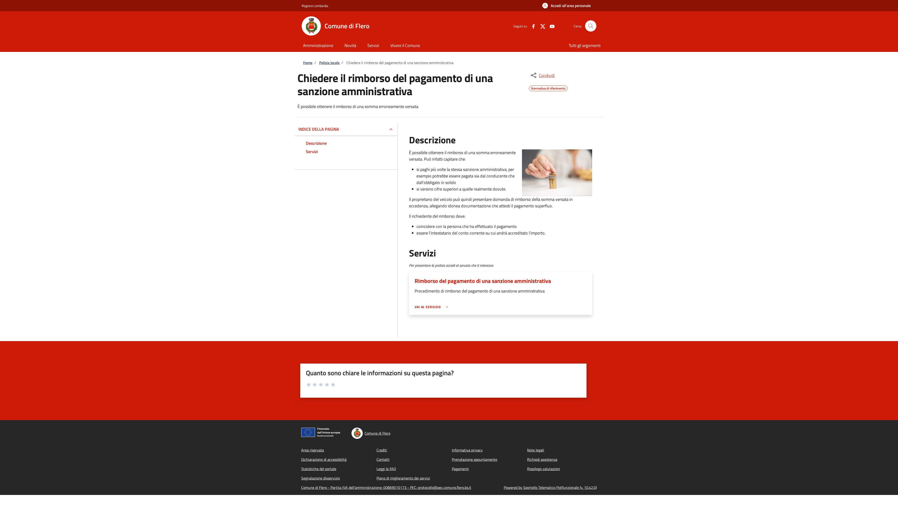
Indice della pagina (318, 129)
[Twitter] (541, 26)
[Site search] (590, 26)
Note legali (535, 450)
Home (307, 62)
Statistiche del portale (318, 469)
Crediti (382, 450)
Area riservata (312, 450)
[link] (432, 306)
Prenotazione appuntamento (474, 459)
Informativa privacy (467, 450)
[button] (566, 5)
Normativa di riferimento (548, 88)
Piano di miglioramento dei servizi (403, 478)
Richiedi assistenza (542, 459)
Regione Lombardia (315, 5)
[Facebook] (531, 26)
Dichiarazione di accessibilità (324, 459)
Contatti (383, 459)
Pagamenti (460, 469)
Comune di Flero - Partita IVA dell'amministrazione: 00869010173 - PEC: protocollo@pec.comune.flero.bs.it (386, 487)
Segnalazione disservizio (320, 478)
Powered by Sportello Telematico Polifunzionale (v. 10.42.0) (550, 487)
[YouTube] (550, 26)
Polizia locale (329, 62)
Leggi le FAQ (386, 469)
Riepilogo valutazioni (543, 469)
